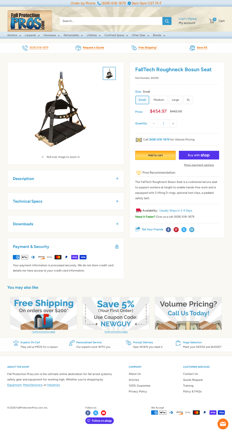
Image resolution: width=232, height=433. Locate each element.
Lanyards (30, 35)
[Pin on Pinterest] (176, 230)
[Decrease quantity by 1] (154, 123)
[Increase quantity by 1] (173, 123)
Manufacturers (32, 385)
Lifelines (92, 35)
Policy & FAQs (192, 391)
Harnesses (50, 35)
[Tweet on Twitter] (184, 230)
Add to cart (155, 155)
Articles (134, 380)
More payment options (199, 165)
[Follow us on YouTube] (103, 412)
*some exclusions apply (43, 331)
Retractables (71, 35)
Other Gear (138, 35)
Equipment (14, 385)
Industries (53, 385)
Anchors (12, 35)
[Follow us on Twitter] (95, 412)
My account (187, 23)
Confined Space (114, 35)
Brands (157, 35)
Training (188, 385)
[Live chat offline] (223, 424)
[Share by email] (191, 230)
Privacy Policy (138, 391)
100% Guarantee (139, 385)
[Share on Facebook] (168, 230)
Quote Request (193, 380)
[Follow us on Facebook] (87, 412)
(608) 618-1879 (39, 47)
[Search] (166, 21)
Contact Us (190, 374)
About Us (135, 374)
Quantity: (141, 123)
